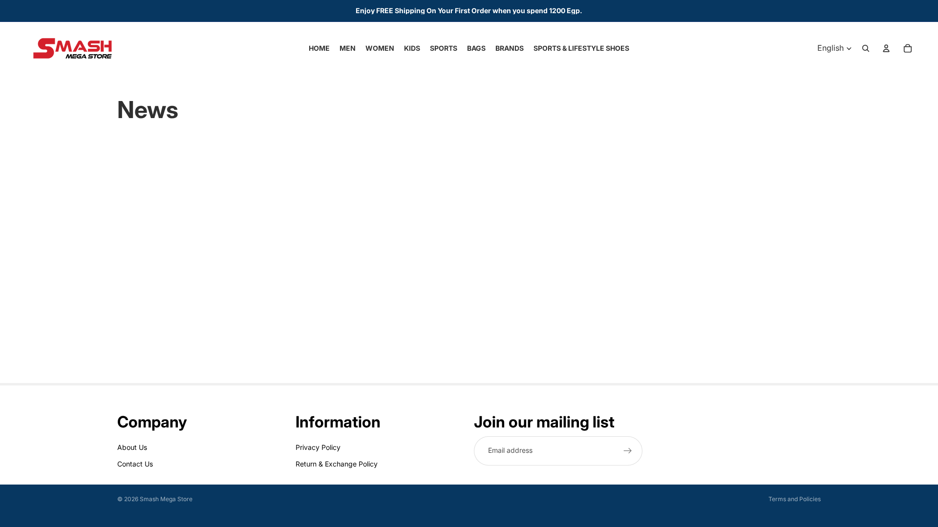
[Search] (865, 48)
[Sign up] (628, 451)
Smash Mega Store (166, 499)
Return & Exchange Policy (337, 464)
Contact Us (135, 464)
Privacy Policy (318, 447)
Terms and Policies (794, 499)
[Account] (886, 48)
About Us (132, 447)
